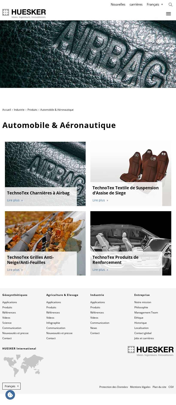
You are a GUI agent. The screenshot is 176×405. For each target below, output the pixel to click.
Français (153, 4)
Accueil (6, 109)
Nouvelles (118, 4)
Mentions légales (140, 387)
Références (9, 312)
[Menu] (168, 14)
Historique (140, 323)
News (93, 328)
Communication (11, 328)
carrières (136, 4)
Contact (7, 338)
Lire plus (13, 200)
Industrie (19, 109)
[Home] (24, 13)
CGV (171, 387)
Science (7, 323)
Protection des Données (113, 387)
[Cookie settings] (10, 395)
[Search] (170, 4)
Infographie (53, 323)
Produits (32, 109)
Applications (9, 302)
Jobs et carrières (144, 338)
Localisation (141, 328)
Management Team (146, 312)
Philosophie (141, 307)
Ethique (138, 317)
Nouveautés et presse (15, 333)
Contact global (143, 333)
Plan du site (159, 387)
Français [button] (10, 386)
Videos (6, 317)
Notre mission (142, 302)
